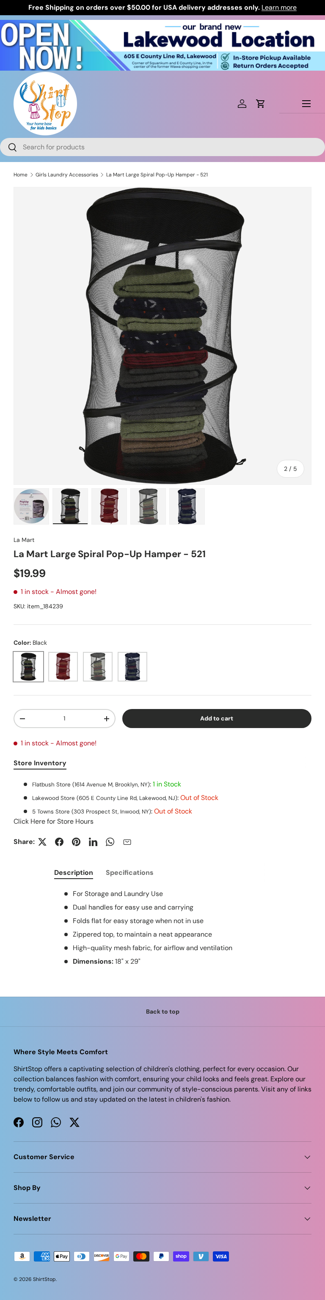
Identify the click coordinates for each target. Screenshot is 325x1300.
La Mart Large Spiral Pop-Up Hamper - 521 (157, 174)
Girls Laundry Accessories (67, 174)
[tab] (73, 872)
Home (21, 174)
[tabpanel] (162, 803)
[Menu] (306, 103)
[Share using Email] (126, 841)
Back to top (162, 1011)
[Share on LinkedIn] (93, 841)
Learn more (279, 7)
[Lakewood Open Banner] (162, 24)
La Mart (24, 540)
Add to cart (216, 718)
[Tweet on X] (42, 841)
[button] (260, 103)
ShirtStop (44, 1279)
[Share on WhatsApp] (110, 841)
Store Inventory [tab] (40, 763)
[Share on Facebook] (59, 841)
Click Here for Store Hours (54, 821)
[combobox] (162, 147)
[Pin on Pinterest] (76, 841)
